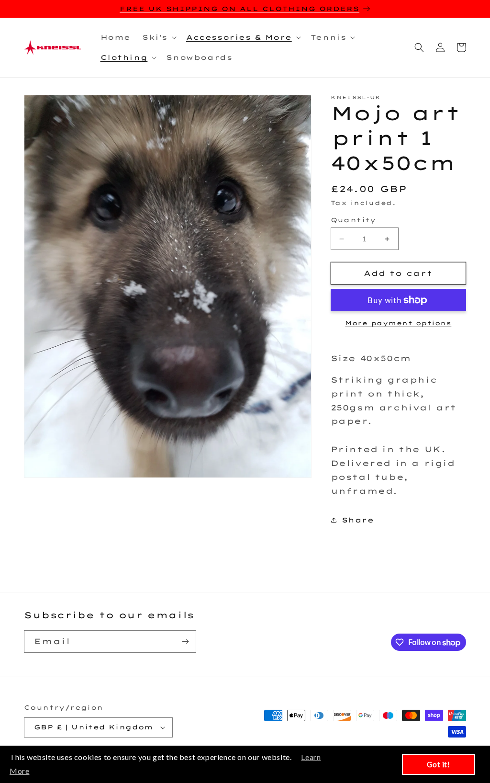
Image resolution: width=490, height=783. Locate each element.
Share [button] (358, 520)
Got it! (438, 764)
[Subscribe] (185, 641)
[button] (158, 37)
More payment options (398, 323)
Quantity (353, 220)
